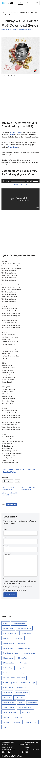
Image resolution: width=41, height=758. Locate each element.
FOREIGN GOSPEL (8, 749)
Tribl (29, 717)
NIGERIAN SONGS (25, 29)
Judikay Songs (11, 504)
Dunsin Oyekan (8, 648)
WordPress (18, 756)
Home (3, 12)
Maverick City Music (10, 683)
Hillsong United (8, 658)
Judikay (11, 134)
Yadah (5, 727)
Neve (3, 756)
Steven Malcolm (8, 707)
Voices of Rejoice (31, 722)
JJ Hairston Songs (9, 663)
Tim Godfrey (26, 712)
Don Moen (21, 643)
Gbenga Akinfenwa (28, 653)
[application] (20, 181)
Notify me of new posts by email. (15, 590)
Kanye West (21, 668)
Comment (7, 554)
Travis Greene (19, 717)
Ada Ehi (5, 623)
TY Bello (6, 722)
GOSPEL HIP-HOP (32, 749)
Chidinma (6, 638)
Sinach (21, 702)
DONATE (25, 752)
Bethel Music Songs (24, 628)
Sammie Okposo (8, 702)
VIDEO (34, 29)
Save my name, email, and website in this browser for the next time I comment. (19, 582)
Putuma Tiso (19, 697)
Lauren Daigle (20, 673)
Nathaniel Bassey (22, 692)
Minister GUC (21, 687)
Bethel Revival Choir (9, 633)
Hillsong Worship (23, 658)
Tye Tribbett (17, 722)
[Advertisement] (20, 99)
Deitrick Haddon (8, 643)
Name (5, 530)
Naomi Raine (7, 692)
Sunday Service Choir (25, 707)
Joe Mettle (23, 663)
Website (6, 546)
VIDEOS (26, 747)
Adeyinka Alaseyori (19, 623)
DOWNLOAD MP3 (20, 184)
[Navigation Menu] (20, 3)
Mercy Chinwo (8, 687)
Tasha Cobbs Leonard (10, 712)
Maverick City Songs (28, 683)
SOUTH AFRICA (7, 747)
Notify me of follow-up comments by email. (19, 587)
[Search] (37, 3)
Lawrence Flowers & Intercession (14, 678)
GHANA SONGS (24, 744)
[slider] (36, 181)
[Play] (4, 181)
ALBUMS (5, 744)
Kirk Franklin (7, 673)
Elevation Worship (24, 648)
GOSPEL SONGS (12, 12)
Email (5, 538)
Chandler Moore (26, 633)
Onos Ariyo (6, 697)
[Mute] (31, 181)
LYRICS (15, 29)
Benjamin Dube (8, 628)
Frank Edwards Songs (10, 653)
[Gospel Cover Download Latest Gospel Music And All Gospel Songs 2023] (7, 2)
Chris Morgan (18, 638)
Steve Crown (32, 702)
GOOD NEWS (6, 752)
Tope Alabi (6, 717)
